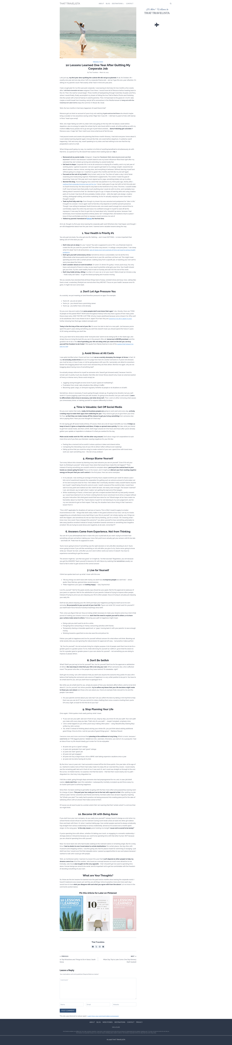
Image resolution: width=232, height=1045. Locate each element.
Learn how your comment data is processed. (103, 1016)
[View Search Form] (170, 3)
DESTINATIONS (119, 1022)
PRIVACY (139, 1022)
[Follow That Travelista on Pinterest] (103, 946)
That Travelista (98, 942)
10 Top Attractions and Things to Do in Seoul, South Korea (78, 959)
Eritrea (89, 218)
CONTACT (129, 3)
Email (89, 1004)
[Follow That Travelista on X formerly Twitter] (96, 946)
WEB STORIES (107, 1022)
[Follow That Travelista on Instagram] (99, 946)
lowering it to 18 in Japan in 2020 (120, 318)
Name (63, 1004)
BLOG (108, 3)
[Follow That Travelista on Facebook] (92, 946)
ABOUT (101, 3)
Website (116, 1004)
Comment (65, 980)
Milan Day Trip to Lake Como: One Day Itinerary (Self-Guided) (119, 959)
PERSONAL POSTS (98, 62)
